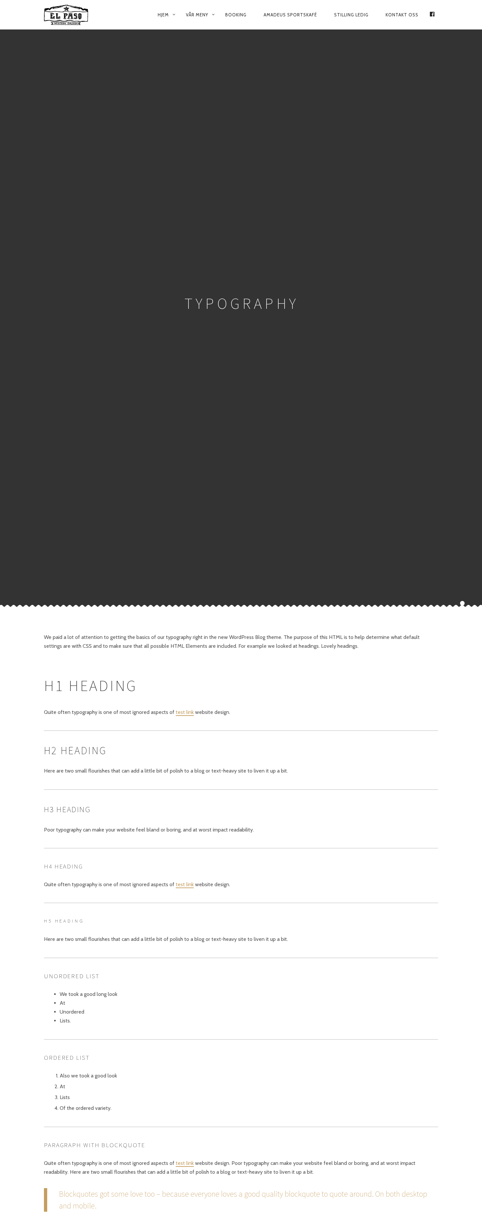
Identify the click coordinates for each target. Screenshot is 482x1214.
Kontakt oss (402, 14)
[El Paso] (70, 14)
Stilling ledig (351, 14)
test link (185, 712)
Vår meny (197, 14)
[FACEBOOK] (432, 14)
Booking (236, 14)
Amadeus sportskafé (290, 14)
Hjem (163, 14)
